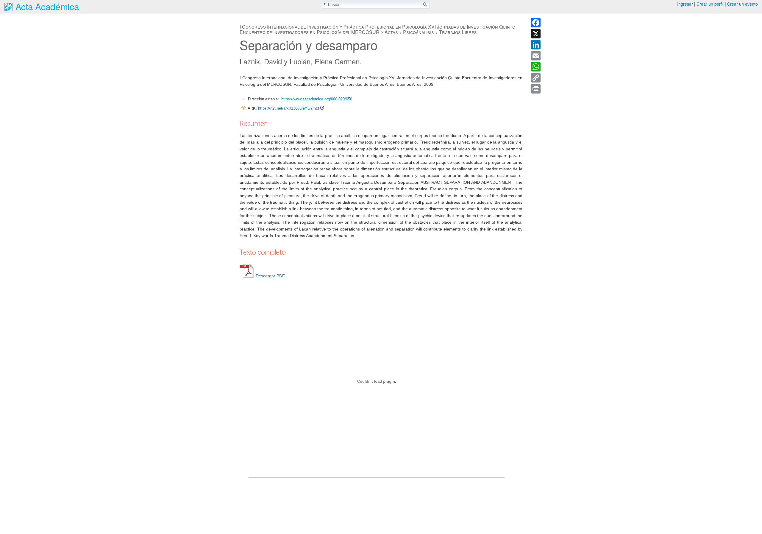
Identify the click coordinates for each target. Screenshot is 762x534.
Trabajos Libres (458, 32)
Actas (391, 32)
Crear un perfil (710, 4)
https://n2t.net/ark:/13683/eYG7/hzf (288, 108)
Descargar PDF (270, 275)
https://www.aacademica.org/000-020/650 (316, 99)
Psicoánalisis (418, 32)
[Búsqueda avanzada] (325, 4)
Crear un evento (742, 4)
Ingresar (685, 4)
